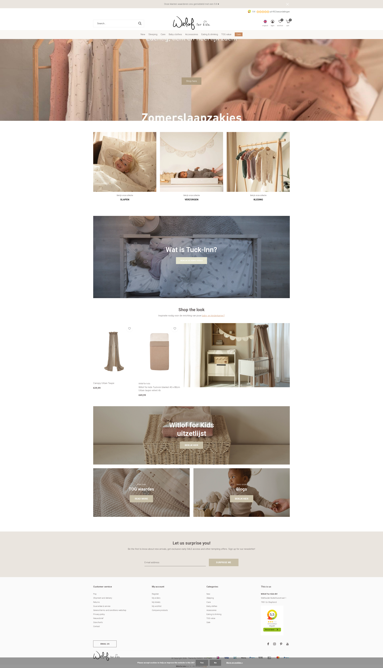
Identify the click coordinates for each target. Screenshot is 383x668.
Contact (96, 626)
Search (140, 23)
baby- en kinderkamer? (213, 315)
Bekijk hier (191, 445)
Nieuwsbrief (98, 618)
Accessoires (191, 34)
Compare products (160, 610)
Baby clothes (175, 34)
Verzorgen (191, 199)
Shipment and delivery (102, 598)
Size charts (98, 622)
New (143, 34)
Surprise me (223, 562)
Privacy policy (99, 614)
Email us (104, 644)
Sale (238, 34)
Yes (202, 663)
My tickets (156, 602)
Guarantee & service (101, 606)
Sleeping (152, 34)
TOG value (226, 34)
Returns (96, 602)
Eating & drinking (209, 34)
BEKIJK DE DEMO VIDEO (191, 260)
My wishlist (156, 606)
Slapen (124, 199)
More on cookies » (234, 663)
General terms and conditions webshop (109, 610)
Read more (141, 498)
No (215, 663)
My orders (156, 598)
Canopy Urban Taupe (103, 383)
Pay (94, 594)
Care (163, 34)
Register (155, 594)
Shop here (191, 81)
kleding (258, 199)
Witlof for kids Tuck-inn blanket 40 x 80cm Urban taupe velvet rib (159, 389)
